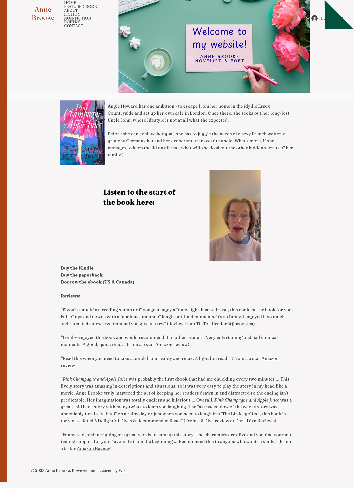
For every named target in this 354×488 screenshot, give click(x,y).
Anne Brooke (43, 13)
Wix (122, 470)
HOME (70, 3)
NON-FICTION (77, 18)
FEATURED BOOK (80, 6)
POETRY (72, 22)
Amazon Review (93, 448)
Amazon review (171, 344)
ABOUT (71, 10)
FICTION (72, 14)
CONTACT (73, 26)
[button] (254, 255)
